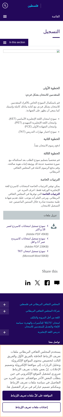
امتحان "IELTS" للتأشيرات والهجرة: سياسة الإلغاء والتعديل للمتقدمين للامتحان (38, 324)
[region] (31, 381)
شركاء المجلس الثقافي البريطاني (43, 310)
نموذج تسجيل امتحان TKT (31, 251)
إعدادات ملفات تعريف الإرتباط (31, 407)
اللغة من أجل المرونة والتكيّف (45, 317)
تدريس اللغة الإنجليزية (49, 331)
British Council (51, 6)
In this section (17, 42)
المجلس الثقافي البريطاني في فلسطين (40, 304)
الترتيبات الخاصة (51, 194)
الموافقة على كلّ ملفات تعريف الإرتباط (31, 395)
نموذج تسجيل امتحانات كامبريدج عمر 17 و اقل (28, 240)
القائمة (56, 16)
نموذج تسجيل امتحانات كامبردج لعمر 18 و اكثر (25, 228)
